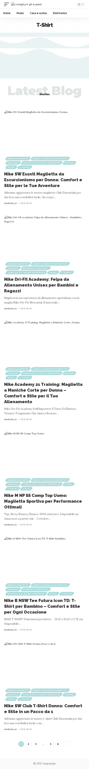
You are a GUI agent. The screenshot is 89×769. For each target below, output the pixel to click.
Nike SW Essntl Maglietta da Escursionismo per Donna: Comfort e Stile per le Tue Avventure (43, 180)
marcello (10, 203)
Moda (11, 167)
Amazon (13, 163)
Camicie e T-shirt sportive (41, 163)
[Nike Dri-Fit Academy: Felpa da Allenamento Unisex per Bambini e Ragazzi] (44, 239)
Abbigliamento (18, 159)
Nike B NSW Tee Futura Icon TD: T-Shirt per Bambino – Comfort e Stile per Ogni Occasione (42, 606)
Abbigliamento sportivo (50, 159)
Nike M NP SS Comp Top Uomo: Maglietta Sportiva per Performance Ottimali (43, 501)
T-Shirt (25, 167)
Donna (69, 163)
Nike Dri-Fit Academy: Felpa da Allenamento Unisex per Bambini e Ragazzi (41, 285)
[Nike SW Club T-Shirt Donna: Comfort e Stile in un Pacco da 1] (44, 666)
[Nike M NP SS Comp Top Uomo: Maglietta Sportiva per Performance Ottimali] (44, 455)
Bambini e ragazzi (35, 268)
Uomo (26, 489)
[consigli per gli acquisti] (26, 4)
